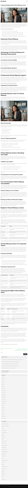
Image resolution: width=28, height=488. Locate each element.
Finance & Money (4, 443)
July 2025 (3, 405)
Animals (3, 428)
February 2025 (4, 416)
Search (2, 352)
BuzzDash (3, 1)
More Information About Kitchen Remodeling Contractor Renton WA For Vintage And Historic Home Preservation (21, 349)
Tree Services (3, 479)
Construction (3, 436)
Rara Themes (19, 486)
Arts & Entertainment (4, 432)
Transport (3, 475)
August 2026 (3, 377)
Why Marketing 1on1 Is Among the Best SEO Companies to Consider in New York (12, 359)
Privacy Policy (8, 485)
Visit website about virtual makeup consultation (8, 83)
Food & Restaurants (4, 445)
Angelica (8, 6)
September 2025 (4, 401)
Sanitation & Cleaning (4, 466)
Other (2, 458)
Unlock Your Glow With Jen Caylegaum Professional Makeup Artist (10, 361)
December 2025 (4, 394)
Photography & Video (4, 460)
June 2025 (3, 407)
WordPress (25, 486)
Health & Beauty (4, 447)
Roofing (3, 464)
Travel (2, 477)
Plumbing (3, 462)
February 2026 (4, 390)
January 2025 (3, 418)
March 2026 (3, 388)
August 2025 (3, 403)
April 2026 (3, 386)
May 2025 (3, 409)
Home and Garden (4, 449)
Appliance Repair (4, 430)
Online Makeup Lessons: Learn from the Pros (10, 344)
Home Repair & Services (5, 451)
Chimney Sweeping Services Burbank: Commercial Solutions (10, 363)
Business (3, 434)
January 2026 (3, 392)
